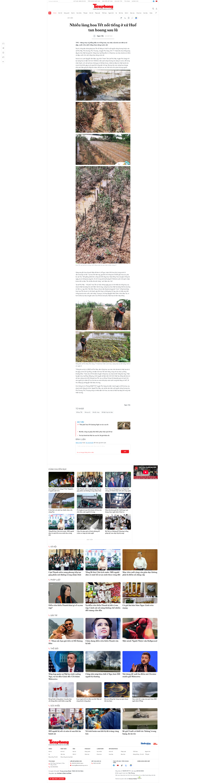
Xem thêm (156, 13)
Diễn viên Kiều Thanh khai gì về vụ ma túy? (66, 606)
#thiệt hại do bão (107, 412)
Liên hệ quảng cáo (76, 761)
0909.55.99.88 (76, 763)
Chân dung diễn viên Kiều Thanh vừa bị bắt (101, 642)
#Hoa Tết (79, 412)
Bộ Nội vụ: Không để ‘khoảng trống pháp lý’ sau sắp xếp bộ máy (116, 532)
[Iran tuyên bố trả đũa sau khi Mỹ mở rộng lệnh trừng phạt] (89, 689)
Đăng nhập (79, 442)
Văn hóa (121, 13)
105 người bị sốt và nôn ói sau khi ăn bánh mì (65, 732)
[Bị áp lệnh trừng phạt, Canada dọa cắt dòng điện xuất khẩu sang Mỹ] (61, 689)
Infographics (113, 748)
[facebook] (154, 1)
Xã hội (54, 13)
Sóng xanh (66, 13)
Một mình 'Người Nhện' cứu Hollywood (139, 641)
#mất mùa (96, 412)
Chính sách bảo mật (143, 761)
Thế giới (85, 13)
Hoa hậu (145, 13)
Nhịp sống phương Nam (67, 757)
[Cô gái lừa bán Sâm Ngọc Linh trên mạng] (139, 592)
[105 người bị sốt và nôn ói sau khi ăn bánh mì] (66, 718)
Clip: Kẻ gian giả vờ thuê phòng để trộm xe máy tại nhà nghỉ (88, 532)
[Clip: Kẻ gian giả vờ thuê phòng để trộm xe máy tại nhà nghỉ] (90, 522)
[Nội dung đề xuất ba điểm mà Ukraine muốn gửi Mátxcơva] (139, 661)
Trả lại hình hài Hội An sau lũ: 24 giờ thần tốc (94, 435)
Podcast (87, 748)
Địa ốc (73, 13)
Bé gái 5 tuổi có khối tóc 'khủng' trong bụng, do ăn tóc (139, 732)
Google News (136, 18)
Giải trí (126, 13)
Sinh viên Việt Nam (107, 1)
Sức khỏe (79, 13)
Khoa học (139, 13)
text (125, 18)
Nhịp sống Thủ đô (53, 757)
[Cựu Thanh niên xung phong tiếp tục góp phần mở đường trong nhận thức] (90, 479)
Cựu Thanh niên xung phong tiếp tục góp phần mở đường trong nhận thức (89, 490)
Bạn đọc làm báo (58, 779)
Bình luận (3, 57)
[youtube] (156, 1)
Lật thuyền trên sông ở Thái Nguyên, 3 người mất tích (61, 490)
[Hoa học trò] (155, 743)
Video (151, 13)
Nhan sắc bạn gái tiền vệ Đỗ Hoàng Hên (66, 642)
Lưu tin (3, 52)
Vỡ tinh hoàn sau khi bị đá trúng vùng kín (102, 732)
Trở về (3, 61)
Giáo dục (132, 13)
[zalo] (127, 765)
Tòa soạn (127, 1)
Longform (100, 748)
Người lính (111, 13)
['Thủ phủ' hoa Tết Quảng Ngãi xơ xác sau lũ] (123, 425)
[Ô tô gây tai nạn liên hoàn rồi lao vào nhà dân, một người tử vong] (90, 500)
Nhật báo (64, 748)
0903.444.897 (97, 763)
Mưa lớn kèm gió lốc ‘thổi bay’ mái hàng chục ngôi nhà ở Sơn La (116, 511)
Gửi (125, 451)
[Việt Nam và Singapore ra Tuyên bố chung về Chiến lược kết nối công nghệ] (118, 479)
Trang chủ (50, 13)
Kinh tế (60, 13)
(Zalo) (81, 763)
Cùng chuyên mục (58, 469)
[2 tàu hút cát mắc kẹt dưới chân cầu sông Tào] (61, 500)
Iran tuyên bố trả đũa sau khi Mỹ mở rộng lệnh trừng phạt (88, 700)
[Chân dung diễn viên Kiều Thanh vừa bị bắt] (102, 628)
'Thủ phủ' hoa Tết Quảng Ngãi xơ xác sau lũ (93, 424)
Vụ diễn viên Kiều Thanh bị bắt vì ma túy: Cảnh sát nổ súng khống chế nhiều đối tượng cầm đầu (102, 607)
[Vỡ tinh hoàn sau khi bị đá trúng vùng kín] (102, 718)
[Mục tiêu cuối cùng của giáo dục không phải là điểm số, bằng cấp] (139, 559)
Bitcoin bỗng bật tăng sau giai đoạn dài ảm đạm (116, 700)
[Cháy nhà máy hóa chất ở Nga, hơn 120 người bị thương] (102, 661)
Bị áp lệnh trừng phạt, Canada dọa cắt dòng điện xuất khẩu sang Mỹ (60, 700)
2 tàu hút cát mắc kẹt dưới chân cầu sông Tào (60, 511)
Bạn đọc (123, 754)
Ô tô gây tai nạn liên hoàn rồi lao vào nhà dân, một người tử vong (89, 511)
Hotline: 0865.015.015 (79, 1)
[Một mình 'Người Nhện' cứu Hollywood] (139, 628)
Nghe (3, 43)
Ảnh (74, 748)
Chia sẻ (3, 48)
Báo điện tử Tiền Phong (103, 7)
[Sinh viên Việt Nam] (146, 743)
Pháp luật (97, 13)
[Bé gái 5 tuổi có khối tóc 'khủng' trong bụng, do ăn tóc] (139, 718)
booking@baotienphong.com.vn (80, 765)
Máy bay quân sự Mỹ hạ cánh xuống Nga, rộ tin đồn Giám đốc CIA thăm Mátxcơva (65, 676)
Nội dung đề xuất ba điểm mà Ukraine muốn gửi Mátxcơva (139, 675)
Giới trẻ (91, 13)
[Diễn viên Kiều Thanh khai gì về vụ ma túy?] (66, 592)
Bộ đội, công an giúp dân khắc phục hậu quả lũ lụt (95, 432)
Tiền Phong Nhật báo (94, 1)
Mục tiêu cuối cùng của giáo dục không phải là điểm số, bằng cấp (139, 573)
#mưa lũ (87, 412)
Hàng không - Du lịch (138, 754)
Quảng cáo (135, 1)
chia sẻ (121, 18)
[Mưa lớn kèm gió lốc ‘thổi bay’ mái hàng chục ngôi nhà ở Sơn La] (118, 500)
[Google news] (132, 765)
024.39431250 (54, 767)
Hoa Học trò (118, 1)
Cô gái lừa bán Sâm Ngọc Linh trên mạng (138, 606)
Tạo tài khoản (89, 442)
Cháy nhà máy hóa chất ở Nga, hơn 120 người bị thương (102, 675)
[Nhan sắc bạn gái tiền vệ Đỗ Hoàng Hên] (66, 628)
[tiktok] (122, 765)
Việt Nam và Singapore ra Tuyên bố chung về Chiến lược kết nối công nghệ (118, 490)
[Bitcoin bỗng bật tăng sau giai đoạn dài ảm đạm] (117, 689)
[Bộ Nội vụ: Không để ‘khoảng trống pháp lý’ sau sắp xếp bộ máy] (118, 522)
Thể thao (104, 13)
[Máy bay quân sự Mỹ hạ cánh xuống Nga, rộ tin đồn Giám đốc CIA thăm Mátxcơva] (66, 661)
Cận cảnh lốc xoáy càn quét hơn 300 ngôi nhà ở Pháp (144, 700)
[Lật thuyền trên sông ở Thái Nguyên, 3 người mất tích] (61, 479)
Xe (116, 13)
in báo (128, 18)
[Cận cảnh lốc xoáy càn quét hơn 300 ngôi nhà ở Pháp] (145, 689)
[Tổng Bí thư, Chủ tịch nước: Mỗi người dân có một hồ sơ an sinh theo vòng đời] (61, 522)
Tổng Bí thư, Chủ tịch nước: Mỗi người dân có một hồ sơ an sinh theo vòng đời (61, 533)
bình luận (132, 18)
